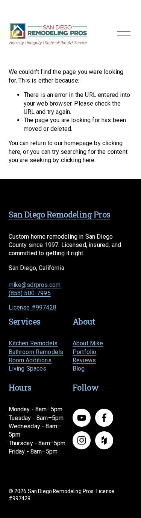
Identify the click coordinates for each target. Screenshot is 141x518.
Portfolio (84, 352)
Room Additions (30, 360)
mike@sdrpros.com (35, 284)
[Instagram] (82, 440)
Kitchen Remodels (33, 343)
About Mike (88, 343)
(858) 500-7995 (30, 293)
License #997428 (32, 307)
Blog (79, 368)
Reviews (84, 360)
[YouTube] (82, 418)
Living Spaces (28, 368)
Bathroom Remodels (36, 352)
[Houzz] (104, 440)
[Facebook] (104, 418)
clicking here (78, 160)
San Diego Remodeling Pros (60, 214)
